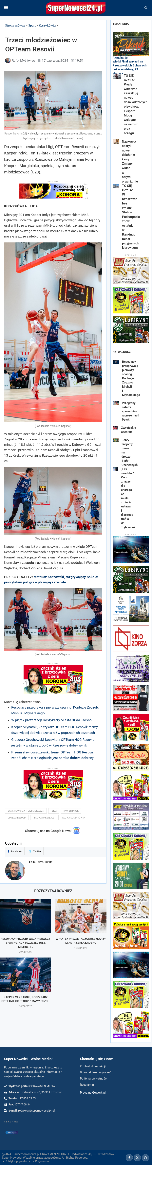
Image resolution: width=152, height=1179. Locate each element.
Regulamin (42, 1161)
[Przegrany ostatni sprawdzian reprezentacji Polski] (116, 403)
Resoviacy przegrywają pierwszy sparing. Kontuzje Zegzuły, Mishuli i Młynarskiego (131, 378)
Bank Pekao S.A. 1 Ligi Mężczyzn (26, 811)
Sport (32, 25)
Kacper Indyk (71, 811)
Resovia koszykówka (73, 818)
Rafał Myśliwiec (41, 862)
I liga (54, 811)
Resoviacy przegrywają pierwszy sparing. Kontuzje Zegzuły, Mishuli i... (25, 942)
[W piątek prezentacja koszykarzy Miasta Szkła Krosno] (80, 916)
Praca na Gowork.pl (93, 1092)
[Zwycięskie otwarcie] (115, 428)
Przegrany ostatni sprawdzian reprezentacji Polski (130, 411)
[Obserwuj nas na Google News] (77, 833)
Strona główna (15, 25)
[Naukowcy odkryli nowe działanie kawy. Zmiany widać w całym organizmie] (116, 141)
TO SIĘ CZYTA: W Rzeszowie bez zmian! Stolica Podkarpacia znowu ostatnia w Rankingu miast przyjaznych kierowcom (131, 217)
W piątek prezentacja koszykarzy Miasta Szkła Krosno (51, 720)
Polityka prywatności (18, 1161)
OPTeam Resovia (17, 818)
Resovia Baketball (43, 818)
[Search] (146, 7)
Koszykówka (47, 25)
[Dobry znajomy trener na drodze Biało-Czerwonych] (116, 440)
